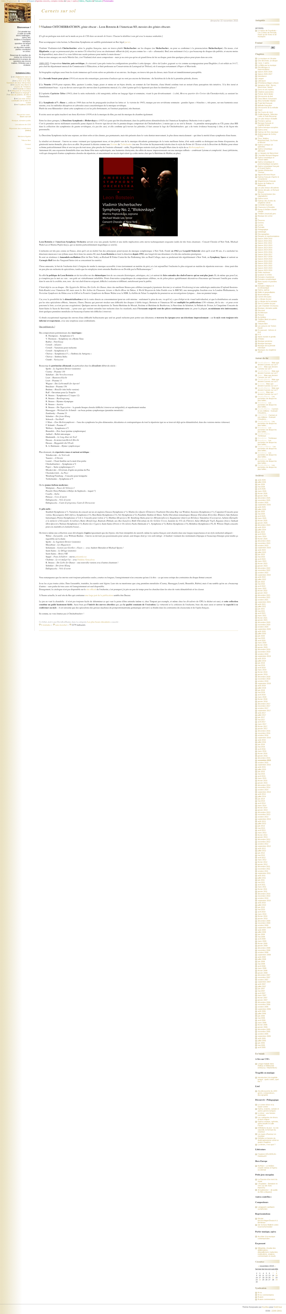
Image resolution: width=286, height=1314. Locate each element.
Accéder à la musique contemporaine (266, 1237)
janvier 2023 (262, 566)
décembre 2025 (264, 498)
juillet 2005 (262, 1041)
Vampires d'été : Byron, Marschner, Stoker (267, 86)
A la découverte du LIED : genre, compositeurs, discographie (268, 1093)
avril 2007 (261, 993)
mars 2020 (262, 643)
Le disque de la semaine (267, 301)
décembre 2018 (264, 677)
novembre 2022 (264, 570)
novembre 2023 (264, 543)
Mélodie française (265, 105)
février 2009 (262, 943)
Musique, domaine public (21, 120)
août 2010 (262, 903)
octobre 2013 (263, 817)
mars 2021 (262, 616)
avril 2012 (261, 858)
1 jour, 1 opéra (263, 63)
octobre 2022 (263, 573)
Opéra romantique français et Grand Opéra (268, 167)
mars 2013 (262, 833)
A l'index (261, 339)
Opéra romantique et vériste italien (266, 159)
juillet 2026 (262, 482)
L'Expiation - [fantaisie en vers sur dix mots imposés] (268, 1186)
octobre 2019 (263, 654)
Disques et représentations (268, 236)
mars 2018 (262, 697)
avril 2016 (261, 749)
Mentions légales (24, 136)
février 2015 (262, 781)
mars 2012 (262, 860)
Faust (260, 110)
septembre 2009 (264, 928)
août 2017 (262, 713)
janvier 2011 (262, 891)
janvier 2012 (262, 864)
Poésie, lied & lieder (265, 94)
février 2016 (262, 753)
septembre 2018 (264, 683)
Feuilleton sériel (24, 105)
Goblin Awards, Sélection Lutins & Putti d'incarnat (268, 115)
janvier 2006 (262, 1027)
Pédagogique (263, 229)
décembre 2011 (264, 866)
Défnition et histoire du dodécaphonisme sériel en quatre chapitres (268, 1140)
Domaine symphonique (267, 279)
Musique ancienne (265, 341)
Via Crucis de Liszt (265, 112)
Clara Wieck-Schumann (267, 99)
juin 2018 (261, 690)
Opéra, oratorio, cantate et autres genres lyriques (268, 1110)
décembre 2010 (264, 894)
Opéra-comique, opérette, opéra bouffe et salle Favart (268, 1123)
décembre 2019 (264, 649)
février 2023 (262, 563)
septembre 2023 (264, 548)
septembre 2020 (264, 629)
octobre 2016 (263, 735)
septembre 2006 (264, 1009)
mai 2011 (261, 882)
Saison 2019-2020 (265, 261)
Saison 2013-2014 (265, 248)
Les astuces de (23, 124)
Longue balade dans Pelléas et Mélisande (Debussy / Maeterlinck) (267, 1066)
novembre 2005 (264, 1031)
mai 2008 (261, 964)
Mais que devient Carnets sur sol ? (268, 364)
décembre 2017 (264, 704)
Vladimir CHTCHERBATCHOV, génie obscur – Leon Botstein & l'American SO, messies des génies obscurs (105, 27)
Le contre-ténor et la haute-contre (266, 1106)
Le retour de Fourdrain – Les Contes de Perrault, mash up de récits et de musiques (267, 34)
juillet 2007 (262, 986)
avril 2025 (261, 516)
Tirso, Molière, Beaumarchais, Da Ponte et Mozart (268, 140)
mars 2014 (262, 806)
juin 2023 (261, 554)
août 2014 (262, 794)
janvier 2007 (262, 1000)
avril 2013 (261, 830)
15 (277, 1275)
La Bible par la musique (267, 65)
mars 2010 (262, 914)
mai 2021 (261, 611)
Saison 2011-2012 (265, 243)
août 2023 (262, 550)
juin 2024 (261, 532)
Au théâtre (262, 317)
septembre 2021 (264, 602)
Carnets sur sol (58, 10)
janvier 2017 (262, 729)
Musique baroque (265, 343)
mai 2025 (261, 514)
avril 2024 (261, 534)
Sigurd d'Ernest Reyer (266, 175)
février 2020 (262, 645)
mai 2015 (261, 774)
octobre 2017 (263, 708)
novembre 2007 (264, 977)
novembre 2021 (264, 597)
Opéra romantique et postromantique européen (268, 163)
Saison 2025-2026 (265, 72)
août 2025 (262, 507)
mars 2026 (262, 491)
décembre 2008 (264, 948)
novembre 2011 (264, 869)
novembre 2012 (264, 842)
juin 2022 (261, 582)
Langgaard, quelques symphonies (266, 1208)
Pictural (261, 315)
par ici (127, 41)
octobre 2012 (263, 844)
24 (260, 1280)
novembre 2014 (264, 787)
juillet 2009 (262, 932)
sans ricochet (61, 624)
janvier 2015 (262, 783)
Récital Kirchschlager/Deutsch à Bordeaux (268, 1220)
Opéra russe (263, 198)
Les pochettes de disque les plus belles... (267, 398)
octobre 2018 (263, 681)
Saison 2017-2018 (265, 257)
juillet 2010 (262, 905)
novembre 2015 (264, 760)
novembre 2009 (264, 923)
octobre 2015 (263, 763)
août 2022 (262, 577)
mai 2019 (261, 665)
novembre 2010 (264, 896)
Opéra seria (262, 130)
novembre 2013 (264, 814)
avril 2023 (261, 559)
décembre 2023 (264, 541)
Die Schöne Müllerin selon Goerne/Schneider (268, 1226)
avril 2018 (261, 695)
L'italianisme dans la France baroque (23, 78)
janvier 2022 (262, 593)
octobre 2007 (263, 980)
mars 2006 (262, 1023)
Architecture (262, 313)
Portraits (261, 227)
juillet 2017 (262, 715)
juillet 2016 (262, 742)
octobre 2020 (263, 627)
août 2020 (262, 631)
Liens (29, 148)
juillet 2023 (262, 552)
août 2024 (262, 527)
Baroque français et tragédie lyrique (265, 124)
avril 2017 (261, 722)
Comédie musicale (265, 205)
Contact (28, 144)
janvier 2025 (262, 523)
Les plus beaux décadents (98, 621)
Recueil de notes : (24, 115)
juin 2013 (261, 826)
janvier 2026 (262, 496)
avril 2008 (261, 966)
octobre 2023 (263, 545)
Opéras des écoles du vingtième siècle (267, 202)
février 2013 (262, 835)
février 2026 (262, 493)
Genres (261, 223)
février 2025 (262, 521)
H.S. (259, 334)
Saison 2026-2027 (265, 74)
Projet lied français (265, 103)
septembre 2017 (264, 711)
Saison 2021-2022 (265, 266)
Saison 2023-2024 (265, 270)
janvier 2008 (262, 973)
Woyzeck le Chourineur (21, 91)
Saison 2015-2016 (265, 252)
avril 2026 (261, 489)
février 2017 (262, 726)
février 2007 (262, 998)
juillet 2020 (262, 634)
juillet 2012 (262, 851)
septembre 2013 (264, 819)
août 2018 (262, 686)
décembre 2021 (264, 595)
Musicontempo (263, 295)
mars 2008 (262, 968)
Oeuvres (261, 220)
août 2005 (262, 1038)
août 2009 (262, 930)
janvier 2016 (262, 756)
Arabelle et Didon (24, 89)
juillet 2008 (262, 959)
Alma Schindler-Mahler (267, 101)
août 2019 (262, 658)
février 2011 (262, 889)
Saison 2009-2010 (265, 239)
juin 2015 (261, 771)
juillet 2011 (262, 878)
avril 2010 (261, 912)
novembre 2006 (264, 1004)
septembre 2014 (264, 792)
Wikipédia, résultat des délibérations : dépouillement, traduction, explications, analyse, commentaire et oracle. (268, 1252)
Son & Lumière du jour (266, 303)
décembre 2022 (264, 568)
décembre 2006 (264, 1002)
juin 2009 (261, 934)
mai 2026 (261, 487)
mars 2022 (262, 588)
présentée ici (81, 556)
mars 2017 (262, 724)
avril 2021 (261, 613)
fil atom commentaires (266, 1299)
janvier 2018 (262, 701)
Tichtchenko (126, 144)
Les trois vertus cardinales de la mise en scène (21, 101)
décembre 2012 (264, 839)
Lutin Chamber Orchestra (268, 306)
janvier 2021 (262, 620)
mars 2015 (262, 778)
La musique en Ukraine (267, 58)
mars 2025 (262, 518)
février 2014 (262, 808)
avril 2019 (261, 668)
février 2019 (262, 672)
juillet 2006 (262, 1013)
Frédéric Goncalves (86, 559)
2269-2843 (277, 1311)
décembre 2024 (264, 525)
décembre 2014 (264, 785)
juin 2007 (261, 989)
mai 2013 (261, 828)
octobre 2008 (263, 952)
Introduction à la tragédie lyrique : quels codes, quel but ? (268, 1079)
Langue (261, 78)
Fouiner (258, 42)
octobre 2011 (263, 871)
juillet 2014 (262, 796)
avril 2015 (261, 776)
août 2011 (261, 876)
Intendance (262, 76)
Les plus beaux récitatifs (267, 119)
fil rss (260, 1293)
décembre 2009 (264, 921)
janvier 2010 (262, 919)
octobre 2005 (263, 1034)
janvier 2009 (262, 946)
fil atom (260, 1297)
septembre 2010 (264, 900)
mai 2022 (261, 584)
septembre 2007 (264, 982)
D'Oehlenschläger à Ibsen (268, 83)
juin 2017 (261, 717)
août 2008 (262, 957)
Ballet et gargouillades (266, 292)
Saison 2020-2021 (265, 263)
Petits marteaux (264, 272)
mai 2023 (261, 557)
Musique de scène (265, 216)
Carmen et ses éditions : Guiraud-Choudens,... (268, 411)
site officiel (91, 589)
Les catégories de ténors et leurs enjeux (268, 1118)
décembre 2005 (264, 1029)
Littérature (262, 81)
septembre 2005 (264, 1036)
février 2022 (262, 591)
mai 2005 (261, 1045)
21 (273, 1277)
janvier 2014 (262, 810)
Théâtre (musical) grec (267, 214)
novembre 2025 (264, 500)
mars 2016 (262, 751)
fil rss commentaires (266, 1295)
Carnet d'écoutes (264, 297)
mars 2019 (262, 670)
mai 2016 (261, 747)
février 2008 (262, 971)
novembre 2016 (264, 733)
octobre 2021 (263, 600)
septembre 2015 (264, 765)
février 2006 (262, 1025)
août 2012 (262, 848)
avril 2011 (261, 885)
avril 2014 (261, 803)
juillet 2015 (262, 769)
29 (277, 1280)
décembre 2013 (264, 812)
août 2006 (262, 1011)
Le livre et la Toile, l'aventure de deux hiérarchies (19, 82)
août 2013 (262, 821)
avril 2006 (261, 1020)
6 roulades (45, 624)
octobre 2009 (263, 925)
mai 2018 (261, 692)
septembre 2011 (264, 873)
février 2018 (262, 699)
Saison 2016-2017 (265, 254)
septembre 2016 (264, 738)
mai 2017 (261, 720)
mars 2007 (262, 995)
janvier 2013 (262, 837)
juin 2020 (261, 636)
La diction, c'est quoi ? (266, 1144)
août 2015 (262, 767)
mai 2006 (261, 1018)
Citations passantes (266, 92)
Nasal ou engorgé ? (23, 93)
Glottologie (262, 232)
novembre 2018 (264, 679)
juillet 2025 (262, 509)
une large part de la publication (99, 595)
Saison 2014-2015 (265, 250)
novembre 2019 (264, 652)
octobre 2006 (263, 1007)
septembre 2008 (264, 955)
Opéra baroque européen (268, 127)
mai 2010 (261, 909)
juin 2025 (261, 511)
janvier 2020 (262, 647)
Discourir (261, 310)
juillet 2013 (262, 824)
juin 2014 (261, 799)
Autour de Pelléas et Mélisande (266, 184)
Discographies (263, 234)
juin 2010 (261, 907)
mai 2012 (261, 855)
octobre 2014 (263, 790)
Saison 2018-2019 (265, 259)
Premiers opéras (264, 121)
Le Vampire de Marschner (268, 153)
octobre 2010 (263, 898)
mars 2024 (262, 536)
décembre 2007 (264, 975)
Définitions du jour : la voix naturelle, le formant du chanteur (268, 1130)
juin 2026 (261, 484)
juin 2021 (261, 609)
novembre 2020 (264, 625)
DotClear (278, 1307)
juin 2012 (261, 853)
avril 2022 (261, 586)
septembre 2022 (264, 575)
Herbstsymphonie (196, 147)
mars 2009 (262, 941)
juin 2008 (261, 961)
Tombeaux (262, 436)
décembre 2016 (264, 731)
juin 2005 (261, 1043)
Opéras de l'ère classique (268, 132)
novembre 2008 (264, 950)
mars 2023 (262, 561)
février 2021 (262, 618)
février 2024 (262, 539)
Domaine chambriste (266, 277)
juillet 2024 (262, 530)
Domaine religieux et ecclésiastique (266, 287)
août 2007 (262, 984)
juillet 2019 (262, 661)
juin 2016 (261, 744)
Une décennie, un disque (268, 61)
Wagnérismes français (267, 181)
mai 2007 (261, 991)
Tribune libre (26, 140)
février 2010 (262, 916)
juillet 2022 (262, 579)
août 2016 (262, 740)
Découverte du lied (265, 96)
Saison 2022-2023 (265, 268)
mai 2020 (261, 638)
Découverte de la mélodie (268, 108)
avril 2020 (261, 640)
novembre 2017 (264, 706)
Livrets (260, 225)
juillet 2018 (262, 688)
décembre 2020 (264, 622)
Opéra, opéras (263, 290)
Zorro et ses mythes (266, 90)
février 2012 (262, 862)
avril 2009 (261, 939)
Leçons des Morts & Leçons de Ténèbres (22, 86)
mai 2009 (261, 937)
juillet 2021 (262, 606)
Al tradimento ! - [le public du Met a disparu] (268, 1191)
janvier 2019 (262, 674)
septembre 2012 (264, 846)
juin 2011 (261, 880)
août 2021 (262, 604)
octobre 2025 (263, 503)
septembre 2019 (264, 656)
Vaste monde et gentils (267, 337)
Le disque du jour (264, 299)
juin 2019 (261, 663)
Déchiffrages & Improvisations (264, 68)
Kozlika (265, 1307)
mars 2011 (262, 887)
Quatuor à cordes (265, 275)
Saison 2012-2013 (265, 245)
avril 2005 (261, 1047)
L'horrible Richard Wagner (268, 155)
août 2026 (262, 480)
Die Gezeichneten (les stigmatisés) (267, 195)
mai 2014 (261, 801)
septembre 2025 (264, 505)
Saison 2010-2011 (265, 241)
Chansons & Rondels (266, 207)
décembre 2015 (264, 758)
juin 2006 (261, 1016)
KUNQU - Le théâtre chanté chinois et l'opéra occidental (267, 1168)
